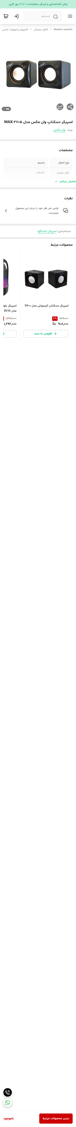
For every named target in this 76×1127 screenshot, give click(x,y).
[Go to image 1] (7, 108)
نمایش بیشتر (68, 181)
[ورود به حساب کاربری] (17, 16)
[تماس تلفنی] (7, 1092)
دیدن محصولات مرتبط (56, 1118)
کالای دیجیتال (41, 29)
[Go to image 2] (3, 108)
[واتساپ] (7, 1102)
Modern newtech (63, 29)
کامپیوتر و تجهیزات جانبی (15, 29)
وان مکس (59, 130)
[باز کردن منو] (69, 16)
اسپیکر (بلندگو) (47, 231)
